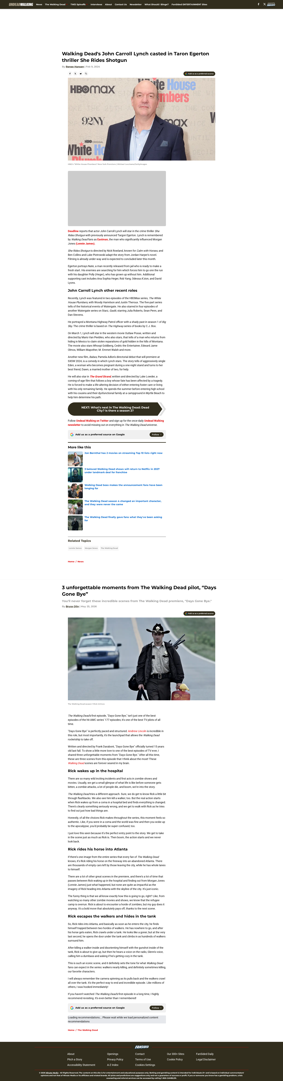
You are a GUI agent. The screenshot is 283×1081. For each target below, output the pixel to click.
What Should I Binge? (157, 4)
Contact (140, 1053)
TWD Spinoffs (78, 4)
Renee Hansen (75, 66)
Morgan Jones (91, 548)
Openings (112, 1053)
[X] (264, 4)
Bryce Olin (72, 606)
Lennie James (75, 548)
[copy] (86, 74)
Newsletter (136, 4)
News (39, 4)
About (108, 4)
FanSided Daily (205, 1053)
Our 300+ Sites (175, 1053)
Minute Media (52, 1073)
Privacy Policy (115, 1059)
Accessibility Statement (81, 1064)
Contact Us (121, 4)
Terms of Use (143, 1059)
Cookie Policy (175, 1059)
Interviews (96, 4)
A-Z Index (112, 1064)
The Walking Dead (55, 4)
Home (71, 561)
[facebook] (258, 4)
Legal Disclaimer (206, 1059)
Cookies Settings (145, 1064)
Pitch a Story (74, 1059)
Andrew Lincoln (137, 731)
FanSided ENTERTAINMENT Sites (189, 4)
